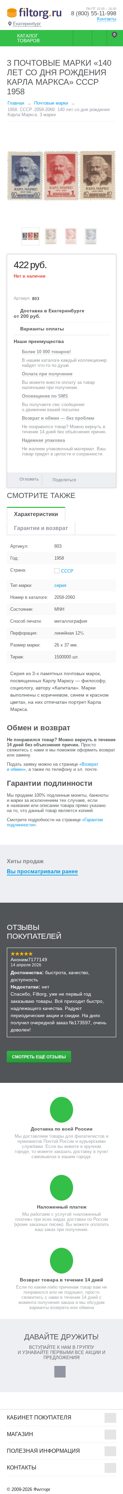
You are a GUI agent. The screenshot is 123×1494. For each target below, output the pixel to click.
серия (60, 585)
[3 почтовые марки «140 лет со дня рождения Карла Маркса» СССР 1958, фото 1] (61, 176)
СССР (67, 571)
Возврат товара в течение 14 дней (61, 1279)
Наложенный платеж (61, 1207)
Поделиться (64, 480)
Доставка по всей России (62, 1129)
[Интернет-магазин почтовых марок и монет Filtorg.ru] (34, 13)
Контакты (106, 18)
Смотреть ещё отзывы (39, 1057)
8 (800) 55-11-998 (93, 13)
